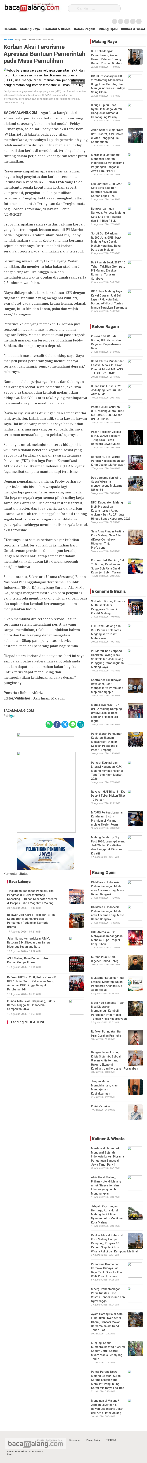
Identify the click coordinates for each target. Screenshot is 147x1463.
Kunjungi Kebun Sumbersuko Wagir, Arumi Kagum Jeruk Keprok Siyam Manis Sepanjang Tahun (108, 1351)
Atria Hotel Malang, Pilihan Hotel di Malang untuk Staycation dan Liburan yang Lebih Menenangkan (106, 1185)
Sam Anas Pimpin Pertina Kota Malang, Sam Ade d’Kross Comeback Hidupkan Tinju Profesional (107, 539)
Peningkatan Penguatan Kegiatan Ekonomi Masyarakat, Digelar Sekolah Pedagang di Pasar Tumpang (106, 742)
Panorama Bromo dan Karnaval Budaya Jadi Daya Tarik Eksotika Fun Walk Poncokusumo (106, 1270)
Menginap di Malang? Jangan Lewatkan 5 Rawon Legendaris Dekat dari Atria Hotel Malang (107, 1407)
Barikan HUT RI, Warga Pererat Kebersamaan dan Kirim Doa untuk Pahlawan (108, 461)
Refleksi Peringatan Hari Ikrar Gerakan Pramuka (106, 1033)
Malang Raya (30, 29)
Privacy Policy (93, 1440)
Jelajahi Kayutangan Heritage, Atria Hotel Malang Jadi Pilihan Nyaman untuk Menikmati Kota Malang (107, 1214)
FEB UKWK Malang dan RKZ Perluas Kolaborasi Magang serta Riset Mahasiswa (106, 632)
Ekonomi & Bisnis (56, 29)
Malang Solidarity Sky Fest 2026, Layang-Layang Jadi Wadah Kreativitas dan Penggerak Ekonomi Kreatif (108, 845)
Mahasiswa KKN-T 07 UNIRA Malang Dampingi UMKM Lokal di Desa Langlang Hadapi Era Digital (106, 713)
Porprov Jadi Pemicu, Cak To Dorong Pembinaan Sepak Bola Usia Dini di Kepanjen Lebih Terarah (108, 566)
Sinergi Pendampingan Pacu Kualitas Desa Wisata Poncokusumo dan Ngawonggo (108, 1295)
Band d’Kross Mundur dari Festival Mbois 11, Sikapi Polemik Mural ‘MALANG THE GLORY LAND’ (107, 367)
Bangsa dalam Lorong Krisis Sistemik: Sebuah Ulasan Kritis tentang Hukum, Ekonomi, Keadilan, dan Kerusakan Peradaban (114, 1060)
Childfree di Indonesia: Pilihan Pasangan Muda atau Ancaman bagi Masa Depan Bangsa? (107, 888)
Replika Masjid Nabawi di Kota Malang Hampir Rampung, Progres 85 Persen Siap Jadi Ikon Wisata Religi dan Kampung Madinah (115, 1243)
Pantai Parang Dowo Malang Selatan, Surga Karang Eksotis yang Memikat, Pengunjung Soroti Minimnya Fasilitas (107, 1380)
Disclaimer (74, 1440)
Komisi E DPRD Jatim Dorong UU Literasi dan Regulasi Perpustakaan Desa (106, 342)
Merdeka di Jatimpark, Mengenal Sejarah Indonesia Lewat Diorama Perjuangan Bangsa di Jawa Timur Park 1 (107, 163)
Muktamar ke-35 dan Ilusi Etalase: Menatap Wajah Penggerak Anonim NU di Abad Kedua (107, 984)
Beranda (10, 29)
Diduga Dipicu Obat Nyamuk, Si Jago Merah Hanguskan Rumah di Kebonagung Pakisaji (106, 111)
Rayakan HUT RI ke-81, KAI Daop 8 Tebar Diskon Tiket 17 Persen (108, 796)
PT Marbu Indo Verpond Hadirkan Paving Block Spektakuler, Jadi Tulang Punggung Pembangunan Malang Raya (107, 659)
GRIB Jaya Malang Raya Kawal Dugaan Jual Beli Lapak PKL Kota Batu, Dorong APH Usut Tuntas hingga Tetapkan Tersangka (109, 299)
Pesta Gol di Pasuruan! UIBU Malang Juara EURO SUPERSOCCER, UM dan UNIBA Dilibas (107, 413)
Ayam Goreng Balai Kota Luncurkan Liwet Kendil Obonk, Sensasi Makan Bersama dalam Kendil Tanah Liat (107, 1322)
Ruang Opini (108, 29)
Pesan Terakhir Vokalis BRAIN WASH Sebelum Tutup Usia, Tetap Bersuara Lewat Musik (106, 438)
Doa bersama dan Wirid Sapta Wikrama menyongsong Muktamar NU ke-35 (107, 484)
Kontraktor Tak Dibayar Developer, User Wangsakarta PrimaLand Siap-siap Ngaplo (107, 686)
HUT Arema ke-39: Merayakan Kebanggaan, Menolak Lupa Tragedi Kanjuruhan (107, 938)
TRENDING (111, 1440)
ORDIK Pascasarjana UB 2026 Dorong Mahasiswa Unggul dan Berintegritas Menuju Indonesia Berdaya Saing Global (108, 84)
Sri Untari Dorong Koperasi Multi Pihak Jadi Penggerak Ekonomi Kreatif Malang (108, 607)
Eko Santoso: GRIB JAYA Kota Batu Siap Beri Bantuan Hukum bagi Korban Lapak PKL (106, 190)
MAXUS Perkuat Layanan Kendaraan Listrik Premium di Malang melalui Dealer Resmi (107, 818)
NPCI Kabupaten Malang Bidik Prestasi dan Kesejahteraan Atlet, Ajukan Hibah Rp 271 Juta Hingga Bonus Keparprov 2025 (110, 510)
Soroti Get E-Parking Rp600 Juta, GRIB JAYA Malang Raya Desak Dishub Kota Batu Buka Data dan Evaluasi (106, 241)
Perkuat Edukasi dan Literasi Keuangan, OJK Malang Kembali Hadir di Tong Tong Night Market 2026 (107, 771)
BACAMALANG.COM (19, 710)
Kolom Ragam (84, 29)
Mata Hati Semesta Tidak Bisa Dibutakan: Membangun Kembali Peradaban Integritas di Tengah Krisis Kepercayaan (109, 1011)
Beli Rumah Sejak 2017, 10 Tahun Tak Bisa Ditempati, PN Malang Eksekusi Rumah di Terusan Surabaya (108, 270)
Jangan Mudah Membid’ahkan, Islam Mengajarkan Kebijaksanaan (104, 1087)
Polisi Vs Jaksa (100, 1106)
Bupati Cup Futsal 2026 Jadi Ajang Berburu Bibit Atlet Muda (106, 390)
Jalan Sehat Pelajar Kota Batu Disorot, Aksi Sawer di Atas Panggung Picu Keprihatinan (107, 136)
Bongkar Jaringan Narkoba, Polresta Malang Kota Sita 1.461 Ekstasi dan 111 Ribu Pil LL (108, 215)
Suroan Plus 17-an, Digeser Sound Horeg (104, 959)
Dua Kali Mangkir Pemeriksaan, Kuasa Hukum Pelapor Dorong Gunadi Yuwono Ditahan (106, 57)
